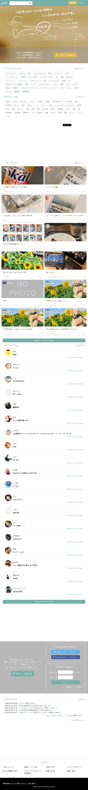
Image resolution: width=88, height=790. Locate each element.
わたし (69, 88)
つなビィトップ (8, 767)
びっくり (8, 91)
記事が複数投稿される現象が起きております (35, 705)
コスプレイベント (11, 73)
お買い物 (45, 109)
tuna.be (43, 762)
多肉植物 (60, 109)
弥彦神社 (16, 91)
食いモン (20, 109)
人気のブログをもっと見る (44, 602)
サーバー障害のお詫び (27, 703)
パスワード (53, 677)
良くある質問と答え (74, 715)
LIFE (74, 109)
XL (57, 77)
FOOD (60, 112)
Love (7, 109)
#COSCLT (9, 105)
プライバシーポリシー (32, 771)
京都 (27, 109)
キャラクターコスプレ (46, 77)
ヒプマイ (32, 101)
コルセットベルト (44, 84)
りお (33, 112)
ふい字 (74, 720)
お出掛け (40, 101)
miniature (9, 112)
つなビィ (66, 55)
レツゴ (80, 112)
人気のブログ (50, 767)
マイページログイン (74, 767)
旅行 (23, 105)
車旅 (38, 109)
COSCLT (23, 77)
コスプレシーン (10, 80)
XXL (29, 73)
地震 (26, 84)
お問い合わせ (50, 771)
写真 (33, 109)
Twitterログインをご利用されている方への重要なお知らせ (40, 712)
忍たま (17, 105)
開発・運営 (71, 771)
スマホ (67, 73)
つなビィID (53, 672)
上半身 (76, 88)
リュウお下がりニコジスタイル (64, 105)
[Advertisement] (44, 144)
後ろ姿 (8, 88)
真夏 (62, 77)
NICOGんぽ (56, 101)
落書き (48, 101)
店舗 (46, 112)
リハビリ (55, 84)
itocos (35, 77)
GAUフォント (81, 720)
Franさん (22, 73)
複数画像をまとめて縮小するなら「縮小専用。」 (20, 783)
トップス (62, 88)
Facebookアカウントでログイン (66, 657)
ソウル (8, 116)
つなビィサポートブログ (54, 715)
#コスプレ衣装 (67, 101)
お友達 (79, 105)
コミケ (68, 84)
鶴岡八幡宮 (25, 91)
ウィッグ (33, 84)
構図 (62, 84)
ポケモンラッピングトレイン (29, 88)
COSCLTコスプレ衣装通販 (14, 84)
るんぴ (15, 101)
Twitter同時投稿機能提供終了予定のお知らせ (35, 710)
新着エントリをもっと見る (44, 340)
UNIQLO (15, 88)
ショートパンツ (23, 80)
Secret (53, 109)
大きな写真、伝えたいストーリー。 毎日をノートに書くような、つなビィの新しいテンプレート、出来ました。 (22, 662)
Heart (13, 109)
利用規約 (27, 773)
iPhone (50, 73)
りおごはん (23, 101)
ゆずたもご (69, 77)
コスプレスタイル (53, 80)
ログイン (82, 3)
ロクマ (53, 112)
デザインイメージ (35, 80)
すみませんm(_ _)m (39, 73)
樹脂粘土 (26, 112)
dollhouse (17, 112)
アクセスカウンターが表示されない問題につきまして (38, 708)
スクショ (44, 105)
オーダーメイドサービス (48, 88)
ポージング (58, 73)
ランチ (68, 109)
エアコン (76, 84)
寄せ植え (40, 112)
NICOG (8, 101)
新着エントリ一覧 (30, 767)
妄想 (65, 112)
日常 (76, 101)
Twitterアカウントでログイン (66, 652)
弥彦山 (64, 80)
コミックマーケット (12, 77)
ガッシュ (72, 112)
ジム (37, 105)
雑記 (50, 105)
